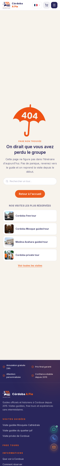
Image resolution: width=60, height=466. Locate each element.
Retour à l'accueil (30, 193)
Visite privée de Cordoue (16, 436)
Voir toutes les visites (30, 265)
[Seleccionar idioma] (37, 5)
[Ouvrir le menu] (54, 5)
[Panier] (46, 5)
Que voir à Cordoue (13, 459)
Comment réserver (12, 464)
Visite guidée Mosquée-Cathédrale (21, 425)
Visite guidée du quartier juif (17, 430)
